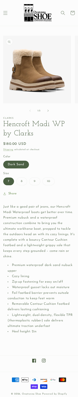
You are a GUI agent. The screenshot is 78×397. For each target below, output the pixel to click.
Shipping (8, 149)
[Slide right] (48, 111)
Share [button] (12, 193)
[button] (5, 13)
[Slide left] (30, 111)
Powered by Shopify (54, 394)
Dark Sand (16, 164)
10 (51, 182)
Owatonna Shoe (31, 394)
